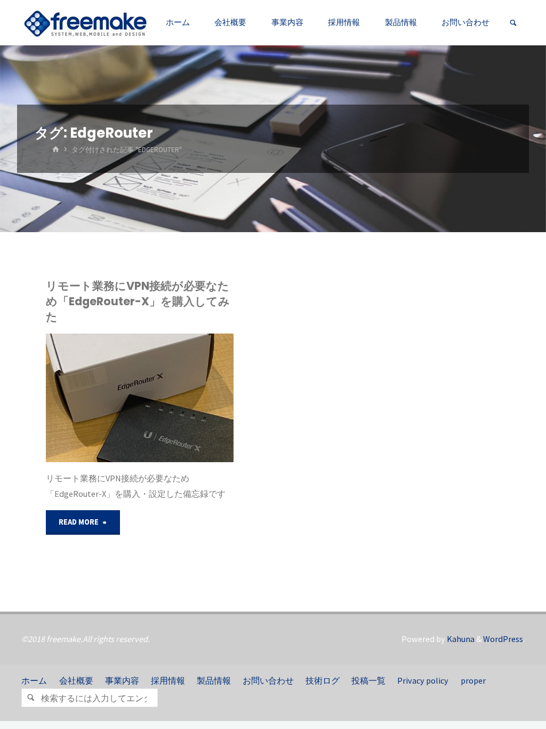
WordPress (503, 638)
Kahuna (460, 638)
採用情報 (168, 680)
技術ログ (323, 680)
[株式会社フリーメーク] (85, 22)
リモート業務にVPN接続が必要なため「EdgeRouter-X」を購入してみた (138, 301)
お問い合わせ (268, 680)
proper (473, 680)
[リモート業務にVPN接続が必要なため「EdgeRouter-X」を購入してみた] (187, 398)
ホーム (34, 680)
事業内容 (122, 680)
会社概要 (76, 680)
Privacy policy (422, 680)
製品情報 (214, 680)
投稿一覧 (368, 680)
